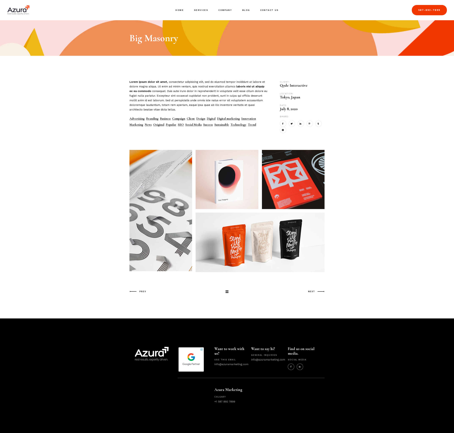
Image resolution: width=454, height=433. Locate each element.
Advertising (137, 118)
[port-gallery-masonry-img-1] (227, 179)
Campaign (178, 118)
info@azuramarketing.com (231, 364)
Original (158, 124)
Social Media (193, 124)
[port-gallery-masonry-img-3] (161, 211)
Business (165, 118)
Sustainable (221, 124)
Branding (152, 118)
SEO (181, 124)
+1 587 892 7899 (224, 401)
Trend (252, 124)
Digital (211, 118)
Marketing (136, 124)
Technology (238, 124)
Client (191, 118)
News (148, 124)
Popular (171, 124)
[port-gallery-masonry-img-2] (293, 179)
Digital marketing (228, 118)
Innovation (248, 118)
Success (208, 124)
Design (200, 118)
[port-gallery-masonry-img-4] (260, 242)
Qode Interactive (294, 85)
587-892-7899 (429, 10)
